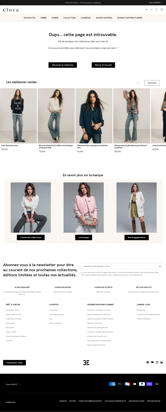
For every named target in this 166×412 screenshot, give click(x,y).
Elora (13, 402)
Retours (73, 401)
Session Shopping (104, 17)
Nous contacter (55, 323)
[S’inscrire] (159, 266)
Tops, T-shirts (11, 332)
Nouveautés (30, 17)
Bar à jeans (10, 327)
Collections (69, 17)
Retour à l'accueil (103, 65)
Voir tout (152, 83)
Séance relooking (144, 319)
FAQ (50, 319)
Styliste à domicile (94, 323)
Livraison (63, 401)
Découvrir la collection (63, 65)
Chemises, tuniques (13, 319)
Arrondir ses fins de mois (97, 336)
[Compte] (145, 9)
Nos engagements (136, 237)
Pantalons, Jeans (12, 310)
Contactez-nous (14, 362)
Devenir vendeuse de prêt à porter (100, 319)
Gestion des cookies (136, 401)
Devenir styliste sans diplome (98, 314)
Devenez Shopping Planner (129, 17)
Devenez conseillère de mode (98, 310)
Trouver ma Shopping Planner (148, 314)
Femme (44, 17)
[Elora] (11, 10)
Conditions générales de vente (90, 401)
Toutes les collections (30, 237)
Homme (55, 17)
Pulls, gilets (10, 323)
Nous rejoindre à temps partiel (99, 340)
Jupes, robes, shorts (13, 314)
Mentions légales (153, 401)
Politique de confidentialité (115, 401)
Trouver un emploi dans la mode (100, 332)
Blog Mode (141, 310)
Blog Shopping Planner (96, 345)
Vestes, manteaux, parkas (16, 336)
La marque (86, 17)
